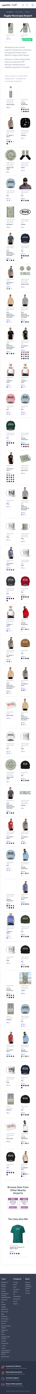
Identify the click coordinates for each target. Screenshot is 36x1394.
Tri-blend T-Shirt (10, 136)
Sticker (23, 224)
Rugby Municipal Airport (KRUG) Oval (25, 221)
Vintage (15, 1282)
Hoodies (3, 1304)
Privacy (27, 1291)
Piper (14, 1287)
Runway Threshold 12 (9, 1017)
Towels (3, 1348)
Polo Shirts (4, 1321)
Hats (2, 1302)
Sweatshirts (4, 1343)
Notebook (9, 224)
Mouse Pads (4, 1311)
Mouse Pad (24, 470)
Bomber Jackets (3, 1285)
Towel (23, 990)
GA (14, 1294)
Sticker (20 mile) (9, 168)
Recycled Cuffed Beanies (6, 1327)
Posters (3, 1323)
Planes (15, 1285)
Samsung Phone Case (10, 35)
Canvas (3, 1289)
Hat (7, 195)
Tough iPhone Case (24, 35)
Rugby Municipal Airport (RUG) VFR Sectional (10, 101)
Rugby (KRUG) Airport (24, 100)
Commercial (16, 1299)
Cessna (15, 1301)
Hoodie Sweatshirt (24, 103)
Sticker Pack (25, 284)
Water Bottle (10, 104)
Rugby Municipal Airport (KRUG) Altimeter (25, 132)
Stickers (23, 135)
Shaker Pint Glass (4, 1331)
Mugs (2, 1314)
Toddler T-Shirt (9, 381)
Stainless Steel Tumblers (5, 1337)
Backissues (4, 1282)
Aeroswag (27, 1391)
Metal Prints (4, 1309)
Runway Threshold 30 (9, 1107)
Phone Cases (5, 1319)
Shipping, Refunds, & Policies (28, 1286)
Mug (7, 504)
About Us (27, 1282)
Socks (23, 167)
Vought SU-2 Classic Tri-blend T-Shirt (17, 1248)
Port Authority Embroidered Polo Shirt (10, 253)
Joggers (3, 1307)
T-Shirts (3, 1346)
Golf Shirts (4, 1300)
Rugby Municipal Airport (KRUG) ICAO (10, 132)
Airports (10, 12)
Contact (27, 1293)
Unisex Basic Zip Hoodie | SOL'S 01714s (5, 1352)
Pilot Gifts (16, 1289)
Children (3, 1291)
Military (15, 1292)
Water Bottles (5, 1356)
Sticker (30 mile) (9, 778)
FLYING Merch (17, 1296)
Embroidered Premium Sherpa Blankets (6, 1295)
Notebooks (4, 1316)
